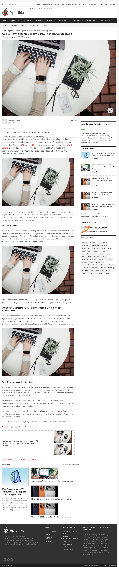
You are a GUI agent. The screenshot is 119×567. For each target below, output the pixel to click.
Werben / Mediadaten (70, 539)
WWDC (107, 273)
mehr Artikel (11, 122)
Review (103, 268)
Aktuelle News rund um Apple (91, 214)
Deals (83, 251)
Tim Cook (109, 270)
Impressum (66, 541)
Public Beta (110, 265)
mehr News (112, 149)
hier (58, 411)
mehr (95, 158)
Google (102, 254)
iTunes (110, 259)
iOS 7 (83, 256)
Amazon (84, 243)
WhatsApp (99, 273)
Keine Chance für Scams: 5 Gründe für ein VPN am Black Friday (55, 481)
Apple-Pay (85, 245)
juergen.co (112, 565)
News (27, 37)
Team (64, 547)
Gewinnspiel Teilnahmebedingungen (51, 538)
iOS (18, 37)
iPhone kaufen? (50, 532)
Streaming (99, 270)
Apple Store (95, 245)
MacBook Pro (86, 265)
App (99, 243)
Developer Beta (93, 251)
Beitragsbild (6, 427)
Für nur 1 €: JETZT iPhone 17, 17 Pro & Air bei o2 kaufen (51, 517)
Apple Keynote (7, 459)
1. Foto (15, 427)
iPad (23, 37)
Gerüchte (94, 254)
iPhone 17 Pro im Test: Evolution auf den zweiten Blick (51, 499)
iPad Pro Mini (32, 459)
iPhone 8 (93, 259)
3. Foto (27, 427)
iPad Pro (22, 459)
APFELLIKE (7, 565)
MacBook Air (100, 262)
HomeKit (45, 25)
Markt (95, 265)
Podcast (5, 25)
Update (84, 273)
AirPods (14, 25)
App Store (96, 248)
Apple (13, 37)
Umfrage (48, 541)
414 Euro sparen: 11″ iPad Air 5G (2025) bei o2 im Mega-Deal (14, 492)
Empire (47, 534)
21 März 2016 (73, 120)
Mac (91, 262)
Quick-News (86, 268)
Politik (102, 265)
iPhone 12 (102, 259)
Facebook (104, 251)
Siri (92, 270)
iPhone (50, 142)
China (109, 248)
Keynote (84, 262)
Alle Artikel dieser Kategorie (71, 464)
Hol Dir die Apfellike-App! (70, 532)
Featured (85, 254)
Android (92, 243)
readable (95, 268)
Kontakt (66, 536)
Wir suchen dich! (69, 549)
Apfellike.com (14, 12)
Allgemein (6, 37)
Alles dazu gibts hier (30, 145)
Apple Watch (34, 25)
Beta (103, 248)
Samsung (111, 268)
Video (91, 273)
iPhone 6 (85, 259)
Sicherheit (85, 270)
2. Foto (21, 427)
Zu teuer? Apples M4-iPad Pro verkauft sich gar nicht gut (24, 136)
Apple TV (24, 25)
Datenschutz (67, 544)
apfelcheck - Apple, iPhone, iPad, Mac (94, 216)
